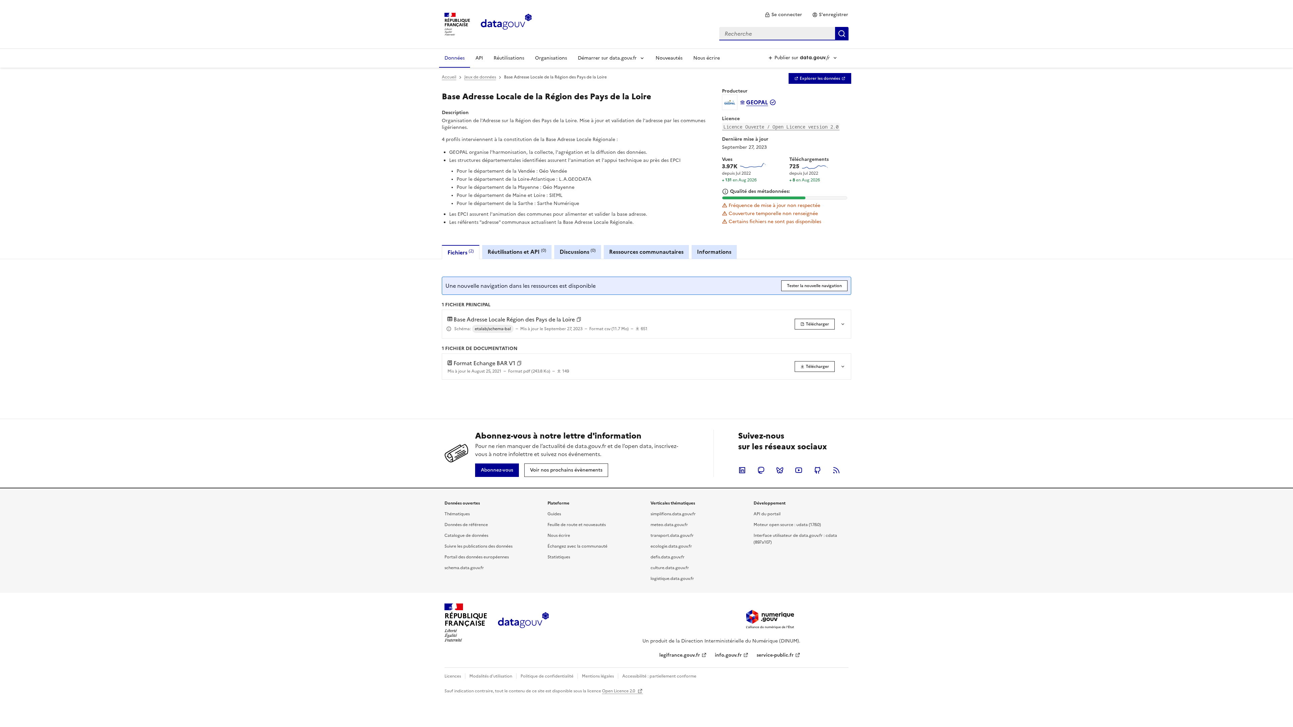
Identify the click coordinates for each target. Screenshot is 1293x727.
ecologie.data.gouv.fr (671, 546)
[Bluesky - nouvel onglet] (780, 470)
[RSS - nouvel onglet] (836, 470)
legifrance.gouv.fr (679, 655)
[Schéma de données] (448, 328)
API (479, 58)
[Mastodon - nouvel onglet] (761, 470)
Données (454, 58)
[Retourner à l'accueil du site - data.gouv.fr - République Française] (523, 623)
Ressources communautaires (646, 252)
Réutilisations (509, 58)
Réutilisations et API (517, 251)
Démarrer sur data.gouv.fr (607, 58)
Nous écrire (706, 58)
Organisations (551, 58)
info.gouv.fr (728, 655)
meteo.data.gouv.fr (669, 525)
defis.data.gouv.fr (668, 557)
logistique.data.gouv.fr (672, 579)
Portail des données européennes (476, 557)
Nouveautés (669, 58)
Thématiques (457, 514)
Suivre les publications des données (478, 546)
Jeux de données (480, 77)
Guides (554, 514)
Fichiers (460, 252)
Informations (714, 252)
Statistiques (559, 557)
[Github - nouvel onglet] (817, 470)
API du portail (767, 514)
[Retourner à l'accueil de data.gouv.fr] (506, 24)
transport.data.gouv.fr (672, 535)
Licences (452, 676)
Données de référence (466, 525)
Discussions (578, 251)
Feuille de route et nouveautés (577, 525)
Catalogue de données (466, 535)
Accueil (449, 77)
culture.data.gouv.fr (670, 568)
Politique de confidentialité (547, 676)
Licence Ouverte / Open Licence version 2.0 (780, 127)
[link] (783, 15)
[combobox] (784, 33)
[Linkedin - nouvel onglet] (742, 470)
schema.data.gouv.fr (464, 568)
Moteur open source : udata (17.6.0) (787, 525)
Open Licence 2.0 (619, 691)
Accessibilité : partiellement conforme (659, 676)
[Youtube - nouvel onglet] (798, 470)
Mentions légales (598, 676)
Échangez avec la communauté (577, 546)
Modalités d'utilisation (490, 676)
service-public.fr (775, 655)
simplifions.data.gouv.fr (673, 514)
